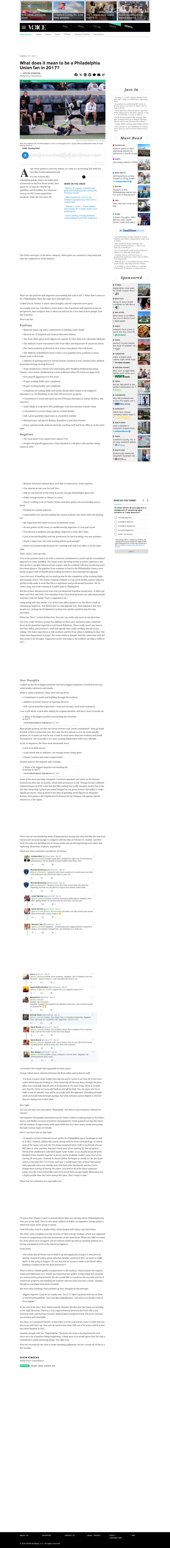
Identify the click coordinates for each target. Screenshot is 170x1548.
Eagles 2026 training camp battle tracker (131, 124)
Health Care (120, 450)
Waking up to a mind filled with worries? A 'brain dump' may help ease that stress (131, 262)
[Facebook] (76, 75)
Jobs (116, 200)
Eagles (39, 34)
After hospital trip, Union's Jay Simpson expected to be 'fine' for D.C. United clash (80, 199)
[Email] (99, 75)
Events (112, 26)
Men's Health (120, 173)
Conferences (120, 395)
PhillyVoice (37, 27)
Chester (47, 1366)
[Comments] (94, 75)
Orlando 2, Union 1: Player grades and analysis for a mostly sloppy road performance (80, 208)
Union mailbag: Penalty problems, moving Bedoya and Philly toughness (80, 216)
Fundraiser (119, 354)
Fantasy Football (82, 34)
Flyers (48, 34)
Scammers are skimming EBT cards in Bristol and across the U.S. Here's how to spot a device (130, 106)
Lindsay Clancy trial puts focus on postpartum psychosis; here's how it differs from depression (131, 257)
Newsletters (99, 34)
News (65, 26)
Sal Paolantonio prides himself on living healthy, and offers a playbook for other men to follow (131, 239)
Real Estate (119, 312)
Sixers (57, 34)
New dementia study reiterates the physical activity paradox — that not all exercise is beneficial (129, 245)
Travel (117, 326)
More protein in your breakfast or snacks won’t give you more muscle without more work (131, 128)
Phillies (67, 34)
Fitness (118, 285)
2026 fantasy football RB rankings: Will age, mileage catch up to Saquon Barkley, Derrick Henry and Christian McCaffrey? (130, 119)
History (118, 186)
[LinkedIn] (85, 75)
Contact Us (70, 1535)
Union (34, 81)
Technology (120, 145)
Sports (128, 26)
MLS (53, 1366)
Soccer (26, 81)
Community (119, 409)
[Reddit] (90, 75)
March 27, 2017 (54, 723)
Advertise (46, 1535)
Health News (120, 422)
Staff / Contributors (115, 1536)
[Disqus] (62, 1434)
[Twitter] (81, 75)
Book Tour (119, 299)
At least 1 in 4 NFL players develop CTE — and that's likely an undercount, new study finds (131, 99)
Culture (97, 26)
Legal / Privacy (94, 1535)
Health (81, 26)
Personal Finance (122, 367)
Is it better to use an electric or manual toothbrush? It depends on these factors (130, 267)
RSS (133, 1535)
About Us (24, 1535)
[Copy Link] (103, 75)
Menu (24, 27)
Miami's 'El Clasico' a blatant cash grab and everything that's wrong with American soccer (80, 190)
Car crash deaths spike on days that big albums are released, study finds (130, 251)
